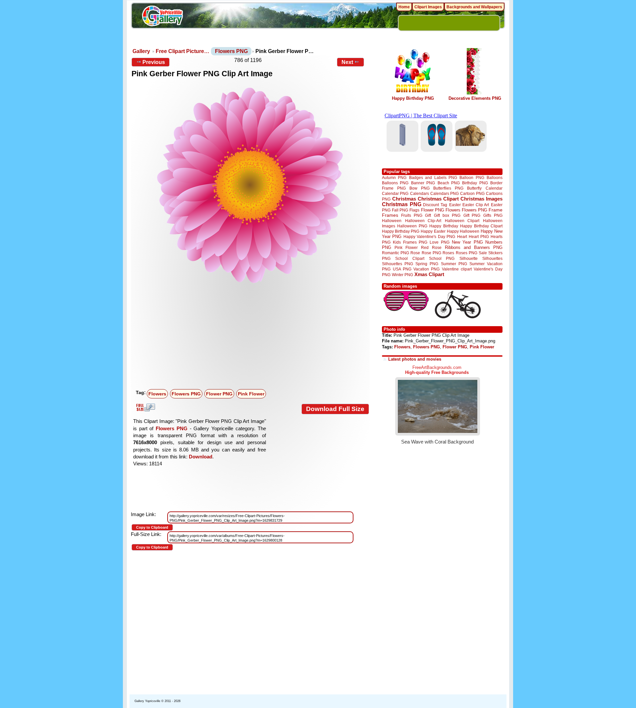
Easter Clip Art (475, 205)
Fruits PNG (411, 215)
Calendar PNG (395, 193)
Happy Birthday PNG (413, 98)
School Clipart (409, 258)
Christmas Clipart (438, 199)
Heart (462, 236)
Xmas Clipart (429, 274)
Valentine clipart (457, 269)
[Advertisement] (252, 337)
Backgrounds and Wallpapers (474, 7)
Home (404, 7)
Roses (448, 253)
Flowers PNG (231, 51)
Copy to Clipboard (152, 527)
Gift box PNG (447, 215)
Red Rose (431, 247)
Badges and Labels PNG (433, 177)
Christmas (404, 199)
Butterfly (474, 188)
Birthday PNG (475, 183)
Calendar (494, 188)
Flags (414, 210)
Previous (153, 62)
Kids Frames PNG (410, 242)
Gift (428, 215)
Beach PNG (449, 183)
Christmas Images (481, 199)
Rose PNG (431, 253)
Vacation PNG (426, 269)
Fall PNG (400, 210)
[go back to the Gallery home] (162, 17)
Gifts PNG (493, 215)
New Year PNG (467, 242)
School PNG (441, 258)
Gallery (141, 51)
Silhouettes (492, 258)
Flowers (157, 393)
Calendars (419, 193)
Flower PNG (219, 393)
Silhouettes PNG (397, 264)
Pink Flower (251, 393)
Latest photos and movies (414, 359)
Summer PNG (454, 264)
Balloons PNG (395, 183)
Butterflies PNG (448, 188)
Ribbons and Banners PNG (474, 247)
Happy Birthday (443, 226)
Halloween (391, 220)
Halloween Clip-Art (423, 220)
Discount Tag (435, 205)
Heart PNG (479, 236)
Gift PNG (472, 215)
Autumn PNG (394, 177)
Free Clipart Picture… (182, 51)
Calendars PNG (444, 193)
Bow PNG (419, 188)
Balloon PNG (471, 177)
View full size (144, 407)
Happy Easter (433, 231)
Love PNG (439, 242)
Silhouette (468, 258)
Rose (415, 253)
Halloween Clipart (462, 220)
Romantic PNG (395, 253)
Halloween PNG (412, 226)
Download (200, 456)
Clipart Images (428, 7)
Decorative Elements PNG (475, 98)
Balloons (495, 177)
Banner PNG (423, 183)
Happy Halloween (463, 231)
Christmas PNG (401, 204)
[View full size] (250, 185)
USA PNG (402, 269)
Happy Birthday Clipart (481, 226)
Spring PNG (426, 264)
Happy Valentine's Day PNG (429, 236)
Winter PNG (402, 274)
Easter (455, 205)
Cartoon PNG (472, 193)
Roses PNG (466, 253)
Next (347, 62)
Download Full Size (335, 408)
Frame (496, 209)
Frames (390, 215)
